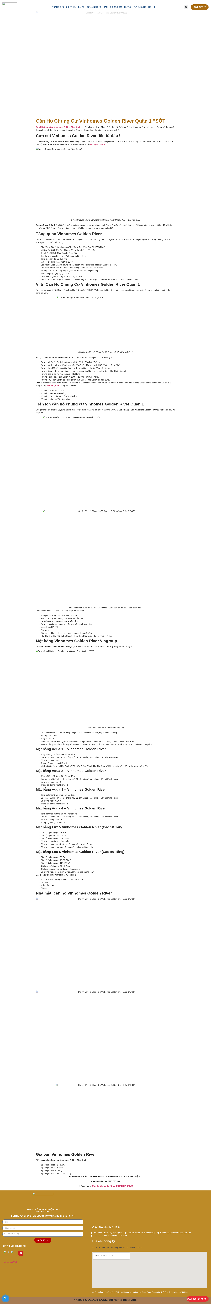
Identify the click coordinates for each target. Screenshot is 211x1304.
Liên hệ (151, 7)
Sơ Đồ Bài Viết (10, 1262)
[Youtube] (20, 1253)
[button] (186, 7)
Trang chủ (58, 7)
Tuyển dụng (140, 7)
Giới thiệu (71, 7)
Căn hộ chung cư (112, 7)
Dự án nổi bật (94, 7)
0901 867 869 (199, 1299)
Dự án (81, 7)
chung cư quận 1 (97, 144)
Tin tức (128, 7)
